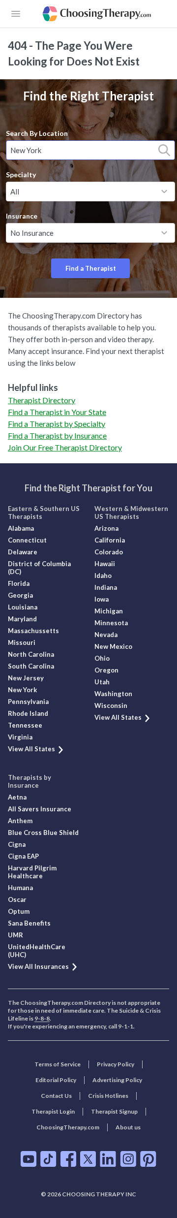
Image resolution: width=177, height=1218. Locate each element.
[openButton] (16, 14)
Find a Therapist (90, 268)
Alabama (21, 528)
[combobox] (90, 150)
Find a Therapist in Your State (57, 412)
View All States (31, 749)
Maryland (22, 619)
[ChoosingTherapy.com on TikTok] (48, 1159)
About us (128, 1127)
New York (22, 690)
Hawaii (104, 564)
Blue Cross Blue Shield (43, 832)
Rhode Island (28, 713)
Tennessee (25, 725)
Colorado (108, 552)
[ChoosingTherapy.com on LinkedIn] (108, 1159)
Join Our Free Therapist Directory (65, 447)
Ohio (102, 658)
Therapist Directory (41, 400)
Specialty (21, 174)
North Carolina (31, 654)
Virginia (20, 737)
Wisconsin (110, 705)
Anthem (20, 821)
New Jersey (26, 678)
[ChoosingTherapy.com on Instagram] (128, 1159)
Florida (19, 583)
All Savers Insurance (39, 809)
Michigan (108, 611)
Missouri (21, 642)
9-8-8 (42, 1018)
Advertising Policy (117, 1080)
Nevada (106, 635)
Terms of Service (57, 1064)
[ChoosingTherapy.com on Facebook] (68, 1159)
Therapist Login (53, 1111)
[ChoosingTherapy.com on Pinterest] (148, 1159)
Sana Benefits (29, 923)
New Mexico (113, 646)
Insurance (21, 216)
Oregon (106, 670)
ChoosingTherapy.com (67, 1127)
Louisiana (22, 607)
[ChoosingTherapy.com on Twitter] (88, 1159)
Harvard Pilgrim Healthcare (32, 872)
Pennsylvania (28, 701)
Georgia (20, 595)
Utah (102, 682)
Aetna (17, 797)
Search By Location (37, 133)
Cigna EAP (23, 856)
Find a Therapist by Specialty (56, 423)
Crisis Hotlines (108, 1095)
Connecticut (27, 540)
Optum (19, 911)
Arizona (106, 528)
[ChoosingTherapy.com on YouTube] (28, 1159)
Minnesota (111, 623)
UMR (15, 935)
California (109, 540)
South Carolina (31, 666)
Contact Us (56, 1095)
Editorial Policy (55, 1080)
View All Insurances (38, 966)
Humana (20, 888)
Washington (113, 694)
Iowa (101, 599)
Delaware (22, 552)
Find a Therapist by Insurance (57, 435)
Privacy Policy (115, 1064)
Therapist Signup (114, 1111)
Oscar (17, 899)
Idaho (103, 575)
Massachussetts (33, 631)
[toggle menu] (164, 191)
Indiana (105, 587)
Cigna (17, 844)
